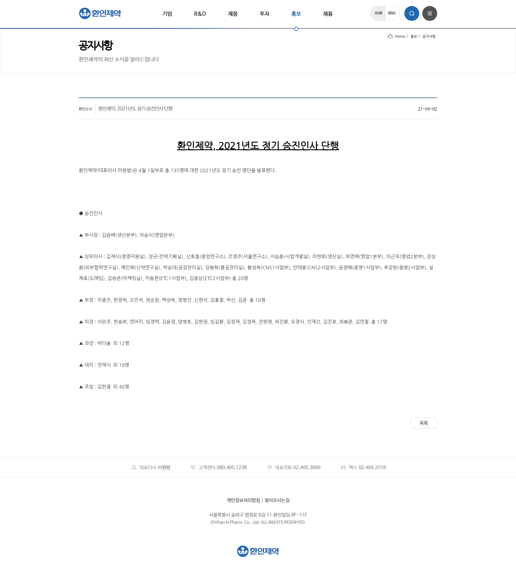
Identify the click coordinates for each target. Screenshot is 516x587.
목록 (424, 423)
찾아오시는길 (277, 500)
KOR (378, 13)
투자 (264, 14)
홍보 (296, 14)
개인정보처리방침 (243, 500)
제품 (233, 14)
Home (400, 37)
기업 (167, 14)
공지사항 (429, 37)
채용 (328, 14)
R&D (200, 14)
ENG (392, 13)
